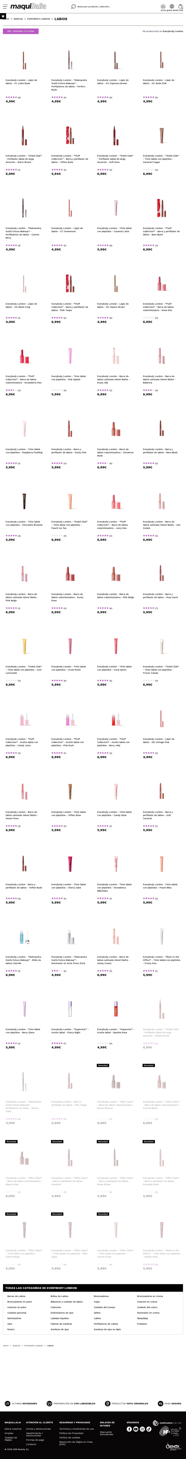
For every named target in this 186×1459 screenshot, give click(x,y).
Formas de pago (35, 1440)
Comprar (24, 106)
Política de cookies (69, 1437)
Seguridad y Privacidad (74, 1422)
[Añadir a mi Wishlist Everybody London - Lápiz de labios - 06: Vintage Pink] (161, 704)
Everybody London (38, 19)
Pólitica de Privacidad (71, 1433)
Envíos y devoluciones (38, 1429)
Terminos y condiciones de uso (76, 1429)
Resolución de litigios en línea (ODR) (76, 1443)
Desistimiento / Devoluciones (34, 1434)
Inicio (6, 19)
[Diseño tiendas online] (173, 1446)
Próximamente (117, 1128)
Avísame (162, 1052)
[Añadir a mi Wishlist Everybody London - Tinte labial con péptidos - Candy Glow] (116, 777)
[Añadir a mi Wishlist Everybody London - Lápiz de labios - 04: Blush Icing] (24, 268)
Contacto (31, 1444)
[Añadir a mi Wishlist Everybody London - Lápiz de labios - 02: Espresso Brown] (116, 45)
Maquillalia (13, 1422)
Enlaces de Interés (107, 1424)
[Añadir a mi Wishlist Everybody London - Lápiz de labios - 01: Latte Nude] (24, 45)
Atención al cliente (39, 1422)
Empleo (9, 1433)
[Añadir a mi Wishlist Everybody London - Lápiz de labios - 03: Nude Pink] (161, 45)
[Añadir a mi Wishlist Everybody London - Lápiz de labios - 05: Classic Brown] (116, 268)
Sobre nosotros (13, 1429)
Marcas (18, 19)
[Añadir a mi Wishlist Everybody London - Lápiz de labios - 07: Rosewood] (70, 193)
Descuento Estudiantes (106, 1433)
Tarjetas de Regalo (11, 1438)
